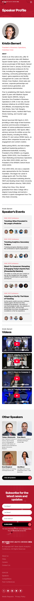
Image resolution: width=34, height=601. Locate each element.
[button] (10, 2)
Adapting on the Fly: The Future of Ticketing (16, 297)
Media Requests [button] (8, 596)
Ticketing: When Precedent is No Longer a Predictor (15, 222)
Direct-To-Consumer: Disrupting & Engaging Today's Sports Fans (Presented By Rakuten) (17, 268)
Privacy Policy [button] (27, 528)
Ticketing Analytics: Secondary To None (16, 243)
